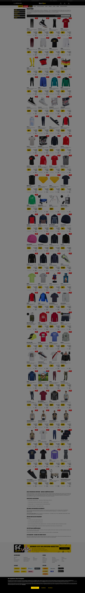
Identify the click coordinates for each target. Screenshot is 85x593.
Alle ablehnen (50, 587)
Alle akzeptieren (35, 587)
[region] (42, 585)
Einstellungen (43, 587)
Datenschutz (24, 584)
